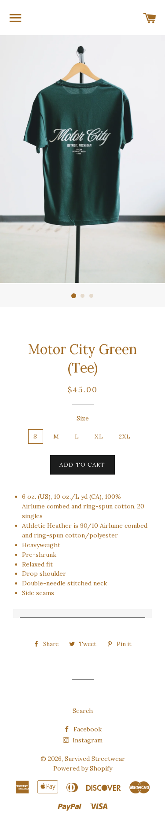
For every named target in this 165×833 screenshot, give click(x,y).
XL (99, 436)
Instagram (87, 740)
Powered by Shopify (82, 768)
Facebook (87, 729)
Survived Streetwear (95, 759)
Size (83, 418)
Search (83, 711)
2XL (125, 436)
